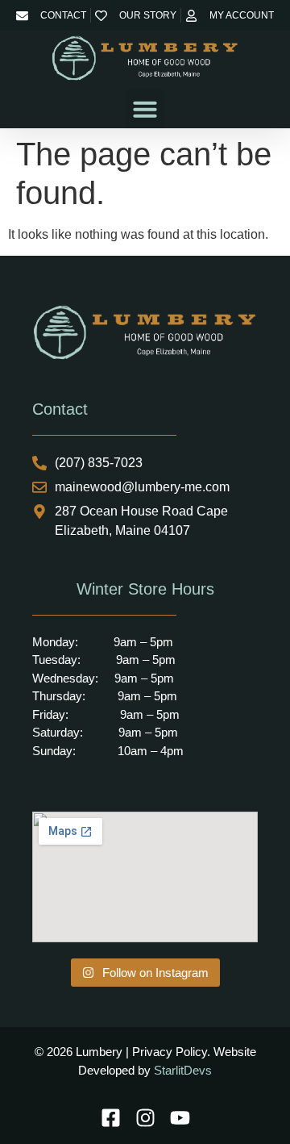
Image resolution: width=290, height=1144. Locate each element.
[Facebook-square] (111, 1118)
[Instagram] (145, 1118)
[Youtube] (180, 1118)
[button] (145, 109)
